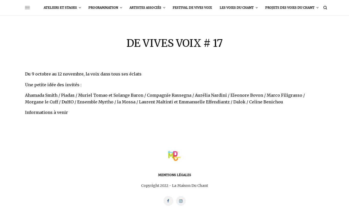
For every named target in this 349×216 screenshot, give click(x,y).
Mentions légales (174, 175)
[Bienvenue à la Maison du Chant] (174, 156)
